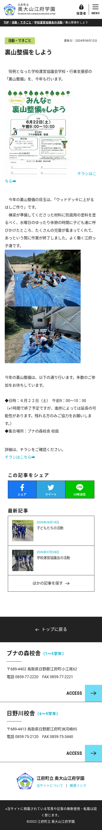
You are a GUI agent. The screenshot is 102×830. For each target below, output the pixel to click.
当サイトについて (50, 785)
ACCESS (74, 693)
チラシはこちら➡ (20, 457)
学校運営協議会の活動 (48, 22)
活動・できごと (22, 22)
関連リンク (78, 785)
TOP (6, 22)
